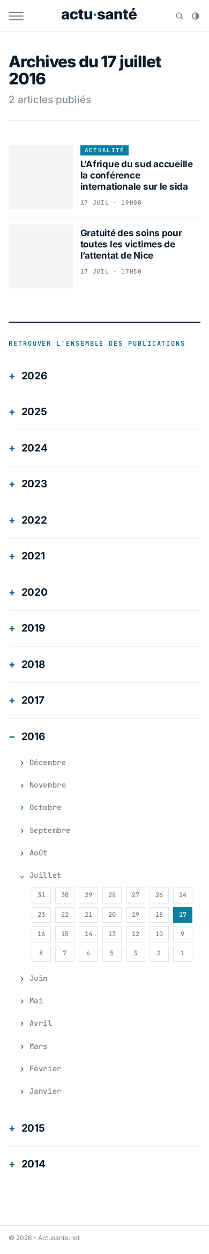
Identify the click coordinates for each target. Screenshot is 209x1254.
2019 (33, 628)
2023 (34, 484)
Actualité (105, 150)
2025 (34, 412)
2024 (34, 448)
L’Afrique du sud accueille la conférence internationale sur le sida (136, 175)
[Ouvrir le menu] (16, 16)
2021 (33, 556)
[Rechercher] (179, 16)
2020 (34, 592)
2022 (34, 520)
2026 (34, 376)
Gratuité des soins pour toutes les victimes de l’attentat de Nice (131, 244)
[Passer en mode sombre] (195, 16)
